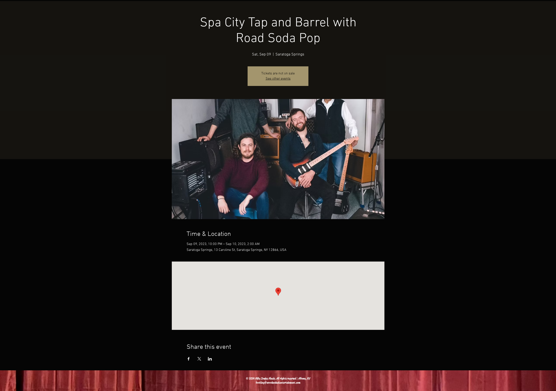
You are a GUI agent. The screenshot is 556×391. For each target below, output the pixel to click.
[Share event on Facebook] (189, 359)
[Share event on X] (199, 359)
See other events (278, 79)
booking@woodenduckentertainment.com (278, 382)
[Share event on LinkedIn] (210, 359)
